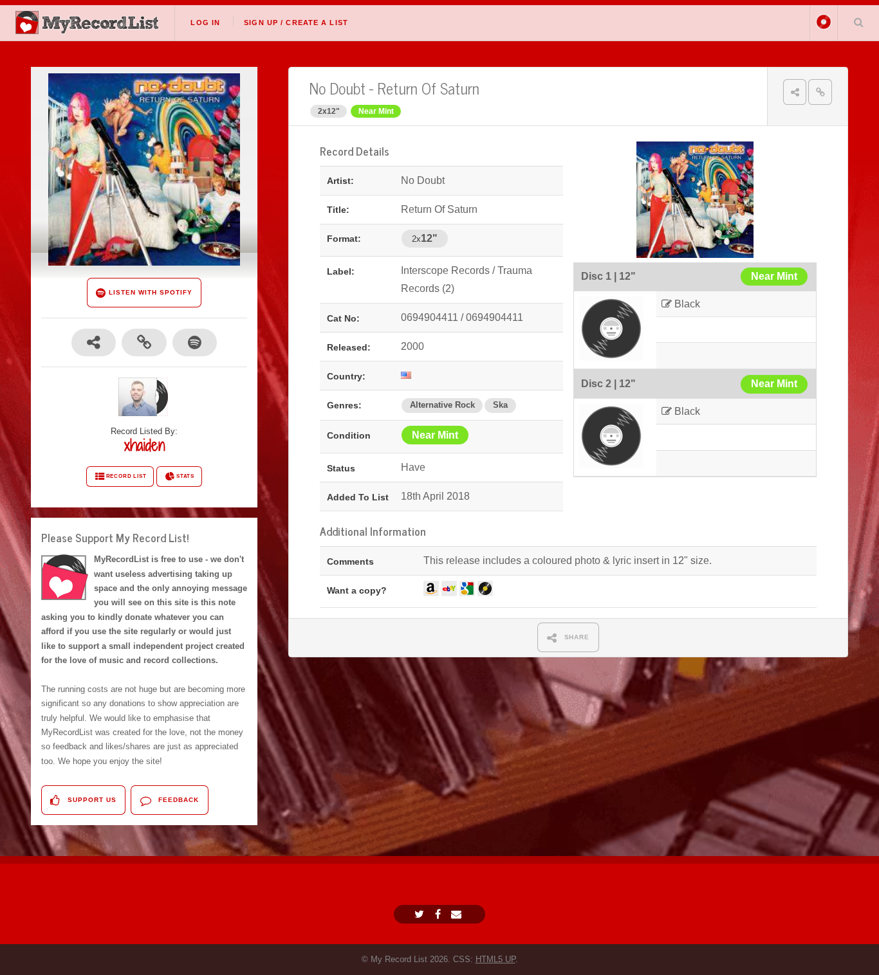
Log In (205, 22)
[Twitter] (420, 914)
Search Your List (858, 22)
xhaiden (144, 445)
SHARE (576, 637)
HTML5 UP (495, 959)
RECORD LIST (126, 476)
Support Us (90, 799)
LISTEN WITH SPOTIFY (149, 292)
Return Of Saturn (428, 87)
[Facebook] (439, 914)
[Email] (458, 914)
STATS (185, 476)
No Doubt (337, 87)
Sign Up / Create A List (296, 22)
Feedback (177, 799)
